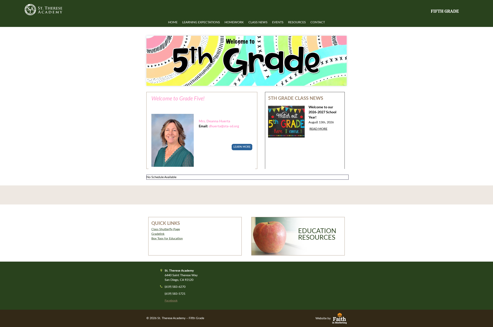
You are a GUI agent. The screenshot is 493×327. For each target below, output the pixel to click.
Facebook (171, 300)
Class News (257, 22)
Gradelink (157, 233)
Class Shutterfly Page (165, 229)
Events (277, 22)
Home (173, 22)
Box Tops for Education (167, 238)
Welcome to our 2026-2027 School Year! (322, 112)
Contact (317, 22)
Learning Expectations (201, 22)
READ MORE (318, 128)
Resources (297, 22)
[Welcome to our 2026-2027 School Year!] (286, 124)
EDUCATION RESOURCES (317, 234)
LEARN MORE (242, 147)
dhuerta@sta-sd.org (224, 126)
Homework (234, 22)
